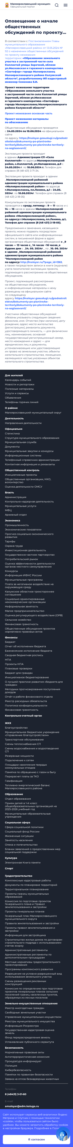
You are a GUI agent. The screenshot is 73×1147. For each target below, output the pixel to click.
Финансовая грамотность (21, 624)
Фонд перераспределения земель (27, 1037)
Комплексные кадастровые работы (28, 880)
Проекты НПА (14, 664)
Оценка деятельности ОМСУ (23, 486)
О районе (11, 408)
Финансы (11, 637)
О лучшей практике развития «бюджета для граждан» (34, 683)
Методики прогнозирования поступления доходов (32, 691)
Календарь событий (18, 380)
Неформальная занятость (21, 606)
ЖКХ (8, 723)
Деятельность (14, 418)
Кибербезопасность (18, 1070)
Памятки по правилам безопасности (29, 1074)
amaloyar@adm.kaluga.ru (22, 1106)
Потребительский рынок (21, 559)
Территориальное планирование (27, 889)
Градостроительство (18, 875)
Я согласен (36, 1139)
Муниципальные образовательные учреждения (28, 815)
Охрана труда (14, 545)
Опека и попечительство (21, 844)
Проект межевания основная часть (28, 113)
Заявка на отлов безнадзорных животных (32, 1079)
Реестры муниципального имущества (30, 1021)
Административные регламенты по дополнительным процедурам (28, 956)
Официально (13, 428)
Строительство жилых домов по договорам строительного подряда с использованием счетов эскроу (33, 942)
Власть (9, 492)
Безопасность (14, 1047)
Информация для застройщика (25, 935)
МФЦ (8, 510)
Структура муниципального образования (32, 438)
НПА (8, 659)
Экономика (12, 520)
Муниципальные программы (24, 579)
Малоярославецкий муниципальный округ (33, 412)
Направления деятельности (23, 423)
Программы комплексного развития (29, 969)
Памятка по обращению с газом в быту (30, 772)
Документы (12, 446)
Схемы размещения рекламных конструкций (25, 983)
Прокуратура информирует (23, 1061)
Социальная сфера (17, 822)
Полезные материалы (19, 388)
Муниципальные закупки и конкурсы (29, 451)
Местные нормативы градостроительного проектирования (32, 963)
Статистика (12, 433)
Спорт (9, 868)
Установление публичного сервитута (29, 1042)
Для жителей (14, 375)
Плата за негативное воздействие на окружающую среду (29, 586)
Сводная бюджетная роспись (24, 655)
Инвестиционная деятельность (25, 550)
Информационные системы (23, 455)
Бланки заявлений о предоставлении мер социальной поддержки (32, 850)
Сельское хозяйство (18, 619)
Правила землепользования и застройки (32, 923)
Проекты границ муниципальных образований (27, 895)
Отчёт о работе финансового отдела (29, 696)
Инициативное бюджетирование (27, 677)
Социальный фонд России (22, 831)
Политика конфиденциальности (26, 705)
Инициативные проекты (21, 474)
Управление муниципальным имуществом (33, 1017)
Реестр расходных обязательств (26, 701)
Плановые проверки (18, 668)
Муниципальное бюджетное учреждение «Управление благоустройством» (32, 734)
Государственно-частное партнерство (30, 554)
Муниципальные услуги (20, 506)
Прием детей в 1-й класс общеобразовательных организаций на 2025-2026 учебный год (31, 806)
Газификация (13, 780)
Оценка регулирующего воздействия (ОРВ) (34, 615)
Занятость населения (19, 840)
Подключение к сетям (19, 760)
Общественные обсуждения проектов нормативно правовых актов (30, 630)
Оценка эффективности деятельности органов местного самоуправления (30, 565)
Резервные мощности (19, 755)
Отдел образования (18, 798)
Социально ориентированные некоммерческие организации (25, 600)
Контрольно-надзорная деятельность (29, 501)
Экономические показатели (23, 529)
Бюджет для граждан (19, 673)
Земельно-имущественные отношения (31, 1003)
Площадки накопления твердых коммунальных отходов (26, 766)
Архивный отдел (16, 514)
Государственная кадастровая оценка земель (29, 1031)
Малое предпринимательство (24, 610)
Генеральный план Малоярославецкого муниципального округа (31, 917)
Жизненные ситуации (19, 836)
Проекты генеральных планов (24, 911)
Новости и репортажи (19, 384)
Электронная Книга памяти (23, 862)
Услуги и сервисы (17, 393)
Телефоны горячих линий (21, 402)
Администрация (15, 497)
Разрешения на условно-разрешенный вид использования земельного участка (33, 975)
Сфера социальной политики (24, 827)
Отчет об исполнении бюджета (25, 646)
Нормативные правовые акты (24, 1052)
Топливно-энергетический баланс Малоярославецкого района (27, 787)
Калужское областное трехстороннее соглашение (29, 593)
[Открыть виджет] (63, 1134)
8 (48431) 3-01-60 (15, 1094)
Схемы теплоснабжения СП (23, 744)
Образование (14, 794)
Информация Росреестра (22, 1025)
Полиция (11, 1065)
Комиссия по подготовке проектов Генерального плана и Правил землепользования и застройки (28, 904)
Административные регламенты (26, 950)
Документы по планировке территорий (31, 884)
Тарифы (10, 541)
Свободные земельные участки (25, 1012)
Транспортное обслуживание (24, 739)
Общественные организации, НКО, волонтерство (28, 481)
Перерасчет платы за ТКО (22, 776)
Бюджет (10, 642)
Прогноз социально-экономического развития (29, 535)
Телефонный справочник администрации (32, 459)
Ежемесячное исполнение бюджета (28, 650)
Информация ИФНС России (23, 575)
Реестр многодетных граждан (24, 1008)
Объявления (13, 397)
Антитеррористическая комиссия (27, 1056)
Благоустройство (16, 727)
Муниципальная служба (20, 442)
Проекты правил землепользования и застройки (30, 929)
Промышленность (17, 525)
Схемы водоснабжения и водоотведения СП (32, 750)
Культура (11, 858)
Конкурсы (11, 571)
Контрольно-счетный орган (23, 715)
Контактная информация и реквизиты (30, 464)
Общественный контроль (22, 470)
